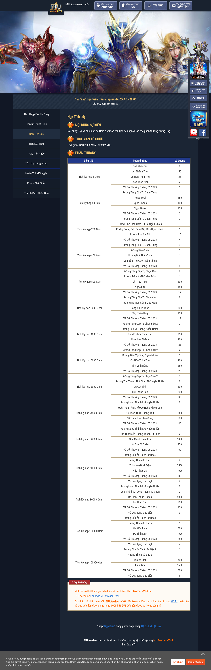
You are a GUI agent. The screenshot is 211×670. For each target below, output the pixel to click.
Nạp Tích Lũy (36, 134)
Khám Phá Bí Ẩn (36, 183)
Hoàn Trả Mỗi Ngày (36, 173)
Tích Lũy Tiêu (36, 143)
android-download (198, 83)
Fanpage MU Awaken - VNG (105, 596)
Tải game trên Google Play (105, 5)
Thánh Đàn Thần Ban (36, 193)
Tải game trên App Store (130, 5)
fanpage (202, 132)
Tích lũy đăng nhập (36, 163)
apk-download (198, 98)
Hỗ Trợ (174, 601)
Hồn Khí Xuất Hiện (36, 124)
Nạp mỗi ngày (36, 153)
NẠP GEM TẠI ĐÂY (151, 626)
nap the (198, 119)
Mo (185, 66)
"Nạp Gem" (109, 626)
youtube (193, 132)
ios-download (198, 91)
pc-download (198, 106)
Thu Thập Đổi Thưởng (36, 114)
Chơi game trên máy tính (180, 5)
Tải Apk (155, 5)
